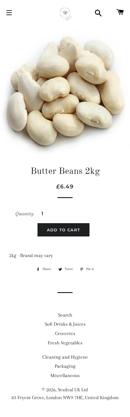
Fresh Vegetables (65, 343)
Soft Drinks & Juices (65, 324)
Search (65, 315)
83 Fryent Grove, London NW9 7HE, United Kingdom (65, 397)
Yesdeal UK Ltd (73, 390)
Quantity (24, 214)
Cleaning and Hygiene (65, 357)
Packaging (65, 366)
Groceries (65, 333)
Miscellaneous (65, 375)
